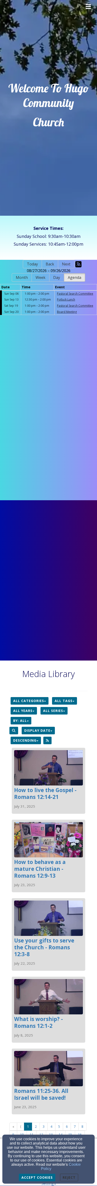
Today (32, 264)
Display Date (37, 730)
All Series (53, 710)
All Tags (64, 700)
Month (22, 277)
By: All (20, 720)
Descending (24, 740)
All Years (22, 710)
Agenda (74, 277)
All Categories (28, 700)
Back (50, 264)
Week (40, 277)
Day (56, 277)
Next (66, 264)
